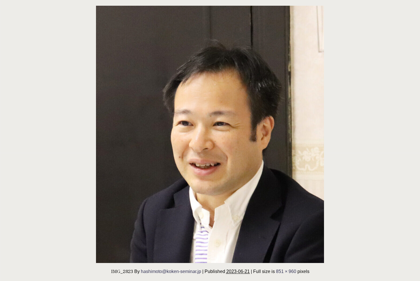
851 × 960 (286, 271)
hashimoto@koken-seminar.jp (171, 271)
